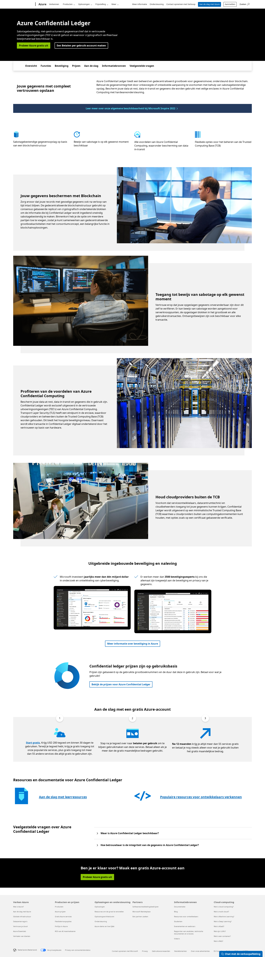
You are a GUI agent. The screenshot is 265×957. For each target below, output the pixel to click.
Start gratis (33, 742)
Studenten (178, 921)
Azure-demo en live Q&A (104, 926)
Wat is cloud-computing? (224, 906)
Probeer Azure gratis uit (33, 45)
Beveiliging (61, 66)
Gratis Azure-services (63, 916)
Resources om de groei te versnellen (109, 911)
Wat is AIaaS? (219, 926)
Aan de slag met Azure (209, 4)
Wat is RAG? (218, 941)
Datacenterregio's (20, 921)
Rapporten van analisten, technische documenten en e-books (188, 932)
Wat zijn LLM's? (220, 931)
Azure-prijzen (60, 911)
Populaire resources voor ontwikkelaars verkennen (201, 797)
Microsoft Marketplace (141, 911)
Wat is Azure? (18, 906)
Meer (113, 4)
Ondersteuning (157, 4)
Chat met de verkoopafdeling (242, 954)
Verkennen (54, 4)
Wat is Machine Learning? (224, 916)
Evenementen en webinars (184, 926)
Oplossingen (84, 4)
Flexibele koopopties (63, 921)
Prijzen (76, 66)
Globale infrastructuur (22, 916)
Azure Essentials (19, 931)
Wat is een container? (222, 936)
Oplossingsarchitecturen (104, 916)
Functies (46, 66)
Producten (68, 4)
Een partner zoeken (140, 916)
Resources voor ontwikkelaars (186, 916)
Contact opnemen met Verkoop (180, 4)
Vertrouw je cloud (20, 926)
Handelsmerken (180, 951)
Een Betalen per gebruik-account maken (81, 45)
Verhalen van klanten (21, 936)
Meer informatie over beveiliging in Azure (132, 643)
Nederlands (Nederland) (27, 950)
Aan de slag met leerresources (63, 797)
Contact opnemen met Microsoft (125, 951)
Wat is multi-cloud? (221, 911)
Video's (177, 938)
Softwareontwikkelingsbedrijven (145, 906)
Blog (176, 911)
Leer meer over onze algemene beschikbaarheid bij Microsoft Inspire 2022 (130, 108)
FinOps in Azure (61, 926)
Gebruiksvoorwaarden (161, 951)
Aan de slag (91, 66)
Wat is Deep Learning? (223, 921)
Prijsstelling (100, 4)
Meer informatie (139, 4)
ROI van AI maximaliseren (65, 931)
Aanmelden (230, 4)
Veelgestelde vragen (142, 66)
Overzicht (31, 66)
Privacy (145, 951)
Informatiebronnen (114, 66)
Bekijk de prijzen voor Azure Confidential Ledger (121, 684)
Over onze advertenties (200, 951)
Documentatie (179, 906)
